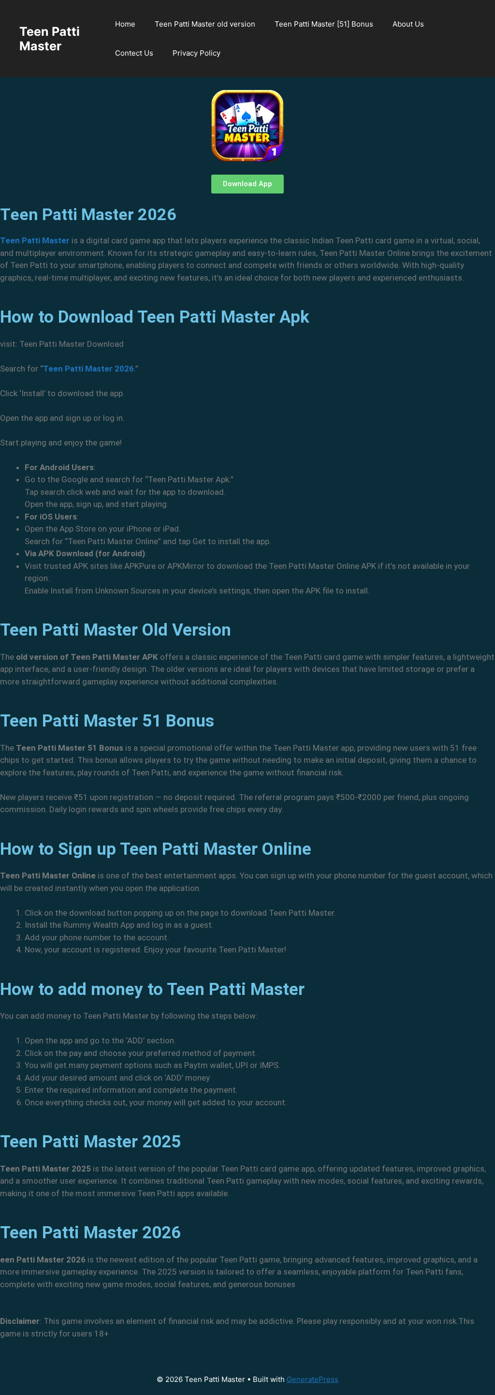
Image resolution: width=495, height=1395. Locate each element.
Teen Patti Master (49, 38)
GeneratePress (312, 1379)
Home (125, 24)
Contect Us (134, 53)
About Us (408, 24)
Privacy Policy (196, 53)
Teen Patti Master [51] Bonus (324, 24)
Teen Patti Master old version (205, 24)
